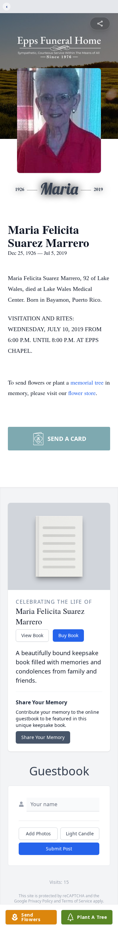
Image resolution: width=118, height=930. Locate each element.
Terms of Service (77, 901)
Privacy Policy (40, 901)
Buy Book (68, 635)
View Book (32, 635)
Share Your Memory (43, 737)
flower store (82, 393)
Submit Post (59, 848)
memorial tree (87, 382)
